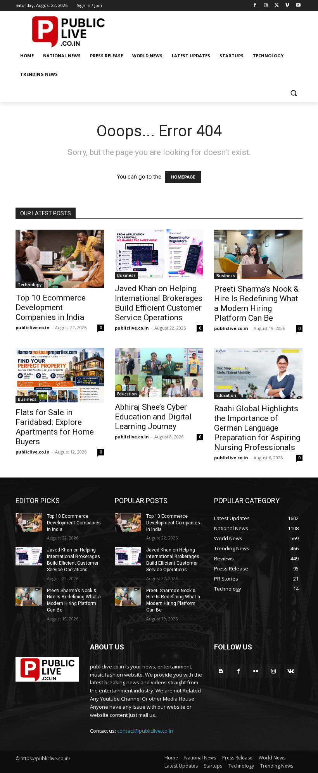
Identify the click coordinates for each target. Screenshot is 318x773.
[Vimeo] (287, 5)
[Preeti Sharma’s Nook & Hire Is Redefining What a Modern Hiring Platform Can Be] (258, 254)
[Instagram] (265, 5)
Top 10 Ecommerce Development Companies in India (51, 307)
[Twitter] (276, 5)
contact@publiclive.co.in (145, 730)
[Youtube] (298, 5)
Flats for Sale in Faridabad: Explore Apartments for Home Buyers (55, 427)
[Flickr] (256, 671)
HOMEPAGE (183, 177)
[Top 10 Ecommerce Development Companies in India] (60, 258)
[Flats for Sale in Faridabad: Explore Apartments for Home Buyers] (60, 375)
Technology (29, 284)
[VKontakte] (290, 671)
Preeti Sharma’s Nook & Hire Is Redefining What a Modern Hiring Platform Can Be (256, 303)
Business (126, 275)
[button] (293, 93)
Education (127, 394)
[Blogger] (221, 671)
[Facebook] (255, 5)
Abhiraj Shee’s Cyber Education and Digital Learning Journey (153, 416)
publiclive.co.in (33, 327)
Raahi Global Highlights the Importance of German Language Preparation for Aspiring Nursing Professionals (257, 428)
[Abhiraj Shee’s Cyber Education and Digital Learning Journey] (159, 373)
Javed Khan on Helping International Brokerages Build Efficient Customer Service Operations (158, 303)
